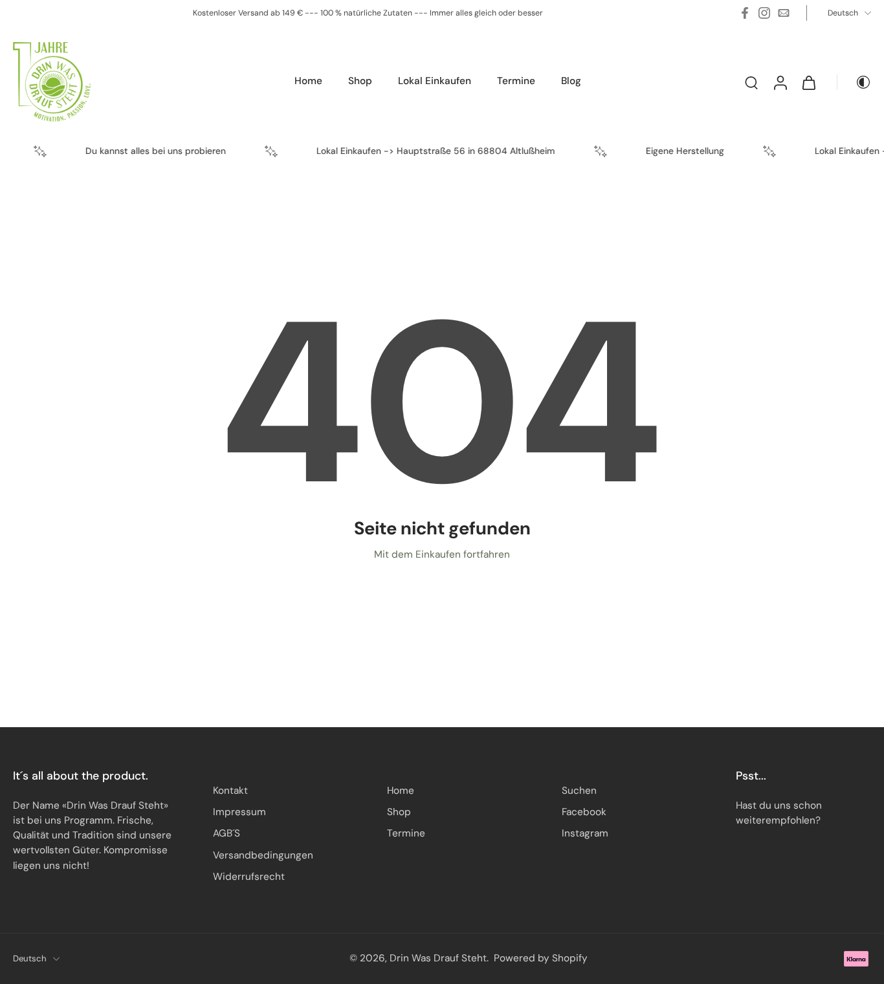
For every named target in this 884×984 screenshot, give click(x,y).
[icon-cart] (808, 82)
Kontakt (230, 790)
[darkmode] (854, 82)
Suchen (579, 790)
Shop (399, 811)
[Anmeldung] (780, 82)
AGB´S (226, 833)
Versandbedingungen (263, 855)
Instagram (585, 833)
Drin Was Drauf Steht (438, 958)
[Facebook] (745, 13)
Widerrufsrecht (249, 876)
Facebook (584, 811)
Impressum (239, 811)
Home (400, 790)
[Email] (783, 13)
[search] (751, 82)
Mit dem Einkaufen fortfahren (442, 554)
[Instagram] (764, 13)
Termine (406, 833)
